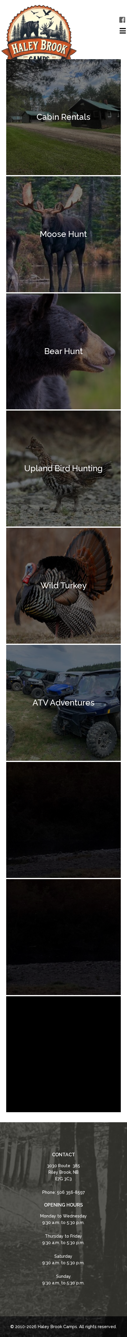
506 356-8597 (71, 1192)
